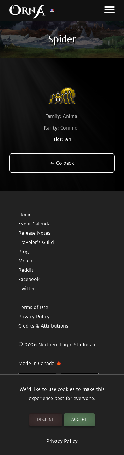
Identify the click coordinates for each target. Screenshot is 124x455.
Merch (25, 261)
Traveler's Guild (36, 242)
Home (25, 214)
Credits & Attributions (43, 326)
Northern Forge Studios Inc (68, 344)
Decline (46, 419)
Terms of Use (33, 307)
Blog (23, 251)
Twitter (26, 288)
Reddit (25, 270)
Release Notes (34, 233)
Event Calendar (35, 224)
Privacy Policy (62, 441)
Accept (79, 419)
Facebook (29, 279)
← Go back (62, 163)
